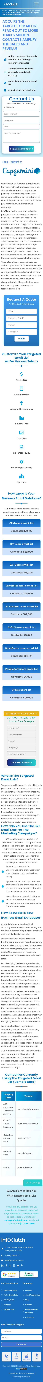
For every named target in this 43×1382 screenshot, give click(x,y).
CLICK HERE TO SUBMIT (21, 149)
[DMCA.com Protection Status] (21, 1368)
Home (4, 11)
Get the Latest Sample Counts (21, 713)
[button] (21, 713)
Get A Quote (32, 1182)
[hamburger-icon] (36, 4)
